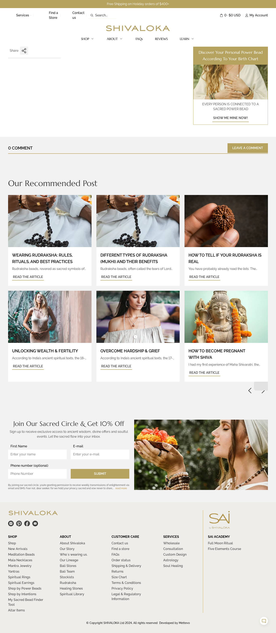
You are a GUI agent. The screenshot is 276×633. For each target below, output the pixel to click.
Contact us (120, 543)
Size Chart (119, 577)
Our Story (67, 549)
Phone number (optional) (29, 466)
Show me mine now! (230, 118)
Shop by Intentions (22, 594)
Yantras (13, 571)
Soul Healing (173, 566)
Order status (121, 560)
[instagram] (11, 523)
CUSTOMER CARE (125, 537)
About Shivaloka (72, 543)
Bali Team (67, 571)
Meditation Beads (21, 554)
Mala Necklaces (20, 560)
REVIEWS (161, 39)
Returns (117, 571)
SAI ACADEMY (219, 537)
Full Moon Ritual (220, 543)
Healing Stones (71, 588)
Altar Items (16, 610)
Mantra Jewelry (20, 566)
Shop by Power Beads (24, 588)
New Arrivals (17, 549)
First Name (19, 446)
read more (121, 488)
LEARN (184, 39)
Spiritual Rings (19, 577)
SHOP (85, 39)
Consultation (173, 549)
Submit (100, 474)
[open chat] (264, 621)
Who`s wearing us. (73, 554)
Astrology (170, 560)
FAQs (139, 39)
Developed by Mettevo (174, 623)
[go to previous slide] (250, 390)
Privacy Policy (122, 588)
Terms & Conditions (126, 583)
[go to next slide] (263, 390)
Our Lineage (69, 560)
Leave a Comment (247, 148)
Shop (12, 543)
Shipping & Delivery (126, 566)
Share (14, 51)
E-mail (78, 446)
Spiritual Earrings (21, 583)
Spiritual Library (72, 594)
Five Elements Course (224, 549)
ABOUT (112, 39)
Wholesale (171, 543)
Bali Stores (68, 566)
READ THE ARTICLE (28, 277)
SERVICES (171, 537)
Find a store (120, 549)
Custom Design (174, 554)
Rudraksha (68, 583)
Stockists (67, 577)
